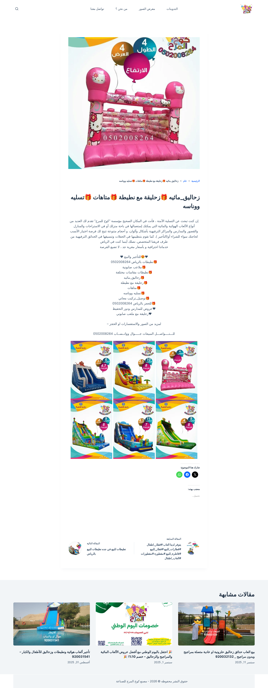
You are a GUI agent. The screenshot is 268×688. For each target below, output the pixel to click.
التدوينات (172, 9)
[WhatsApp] (109, 522)
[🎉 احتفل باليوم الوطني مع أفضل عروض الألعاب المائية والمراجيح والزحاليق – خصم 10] (134, 624)
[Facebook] (159, 522)
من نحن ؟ (121, 9)
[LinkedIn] (126, 522)
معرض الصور (147, 9)
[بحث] (16, 8)
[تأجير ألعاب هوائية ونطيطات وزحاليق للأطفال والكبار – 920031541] (51, 624)
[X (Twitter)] (142, 522)
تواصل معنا (97, 9)
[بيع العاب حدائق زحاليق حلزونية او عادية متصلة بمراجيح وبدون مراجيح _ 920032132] (216, 624)
